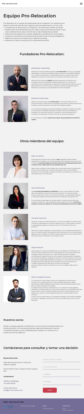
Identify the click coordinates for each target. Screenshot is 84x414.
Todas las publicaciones (48, 408)
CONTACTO (66, 406)
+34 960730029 (9, 383)
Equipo (64, 408)
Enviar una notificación (67, 410)
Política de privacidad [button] (28, 406)
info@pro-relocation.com (13, 390)
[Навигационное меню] (81, 4)
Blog (45, 406)
